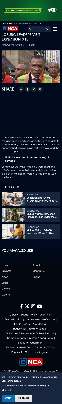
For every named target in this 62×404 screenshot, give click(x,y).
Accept (8, 398)
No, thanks (23, 398)
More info (7, 390)
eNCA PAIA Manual (35, 324)
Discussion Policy (14, 320)
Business (6, 271)
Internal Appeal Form (41, 338)
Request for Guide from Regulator (30, 352)
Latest (5, 265)
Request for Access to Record (30, 329)
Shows (36, 277)
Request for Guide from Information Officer (30, 348)
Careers (14, 315)
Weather (6, 295)
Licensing (45, 315)
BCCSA (17, 324)
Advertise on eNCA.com (41, 320)
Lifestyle (6, 289)
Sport (5, 283)
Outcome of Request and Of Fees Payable (30, 334)
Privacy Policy (29, 315)
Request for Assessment (30, 343)
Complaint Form (16, 338)
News (5, 277)
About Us (38, 265)
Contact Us (39, 271)
